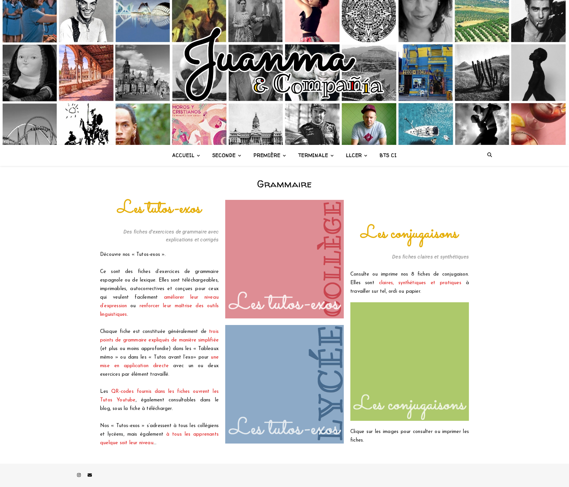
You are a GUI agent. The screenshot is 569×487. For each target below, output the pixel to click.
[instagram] (79, 475)
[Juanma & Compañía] (284, 72)
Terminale (313, 155)
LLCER (354, 155)
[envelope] (90, 475)
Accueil (183, 155)
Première (267, 155)
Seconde (224, 155)
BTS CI (388, 155)
